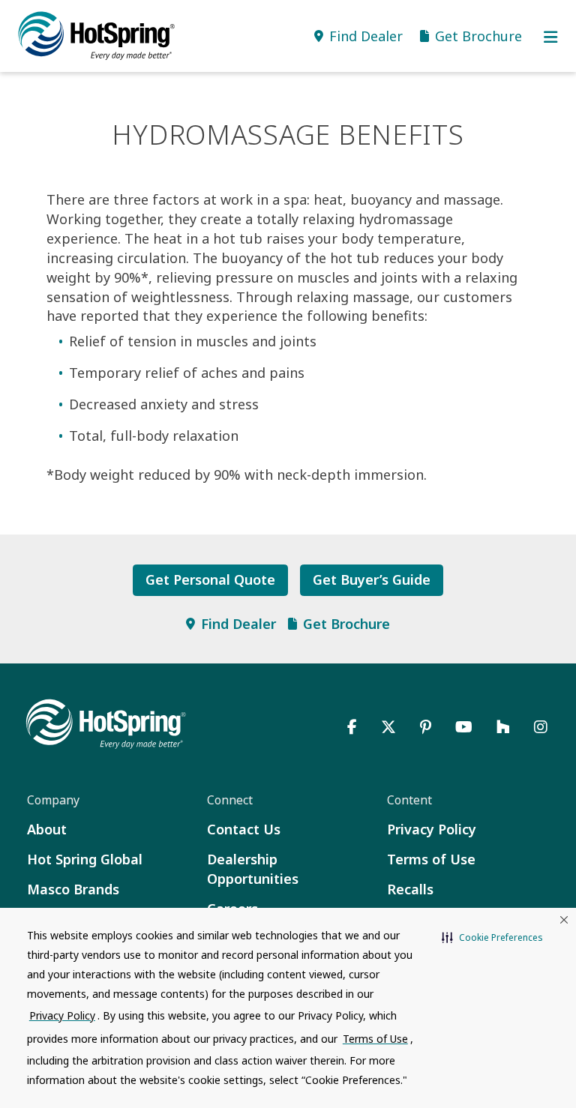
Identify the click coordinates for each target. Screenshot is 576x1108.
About (47, 829)
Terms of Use (431, 859)
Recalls (410, 889)
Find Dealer (238, 624)
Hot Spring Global (84, 859)
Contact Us (243, 829)
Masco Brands (73, 889)
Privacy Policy (431, 829)
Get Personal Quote (210, 579)
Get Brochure (346, 624)
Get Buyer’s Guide (371, 579)
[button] (492, 938)
